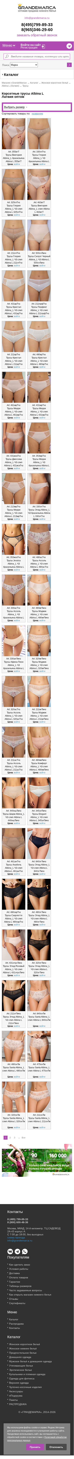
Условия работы (18, 1268)
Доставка (14, 1273)
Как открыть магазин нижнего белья (30, 1294)
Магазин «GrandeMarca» (14, 83)
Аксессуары (16, 1391)
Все (23, 1137)
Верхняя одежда (19, 1382)
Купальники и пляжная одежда (27, 1374)
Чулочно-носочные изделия (25, 1387)
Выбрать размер (14, 107)
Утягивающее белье (21, 1365)
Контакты (14, 1328)
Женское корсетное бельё (54, 83)
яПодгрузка (15, 1395)
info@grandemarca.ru (37, 17)
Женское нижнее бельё (23, 1348)
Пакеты (13, 1399)
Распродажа (16, 1323)
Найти (69, 64)
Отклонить (56, 1447)
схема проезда (16, 1237)
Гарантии (14, 1281)
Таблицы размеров (20, 1286)
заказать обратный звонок (37, 35)
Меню (7, 45)
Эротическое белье (20, 1369)
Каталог (34, 83)
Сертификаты (17, 1303)
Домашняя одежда (20, 1357)
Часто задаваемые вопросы (25, 1290)
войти (17, 164)
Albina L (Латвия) (10, 86)
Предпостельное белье (23, 1352)
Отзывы (13, 1298)
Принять (35, 1447)
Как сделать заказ (19, 1264)
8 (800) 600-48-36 (17, 1222)
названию (37, 113)
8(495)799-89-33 (37, 24)
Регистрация (29, 47)
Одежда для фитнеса (21, 1378)
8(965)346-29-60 (37, 29)
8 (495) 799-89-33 (17, 1219)
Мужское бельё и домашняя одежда (30, 1361)
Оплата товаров (18, 1277)
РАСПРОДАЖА (18, 1404)
